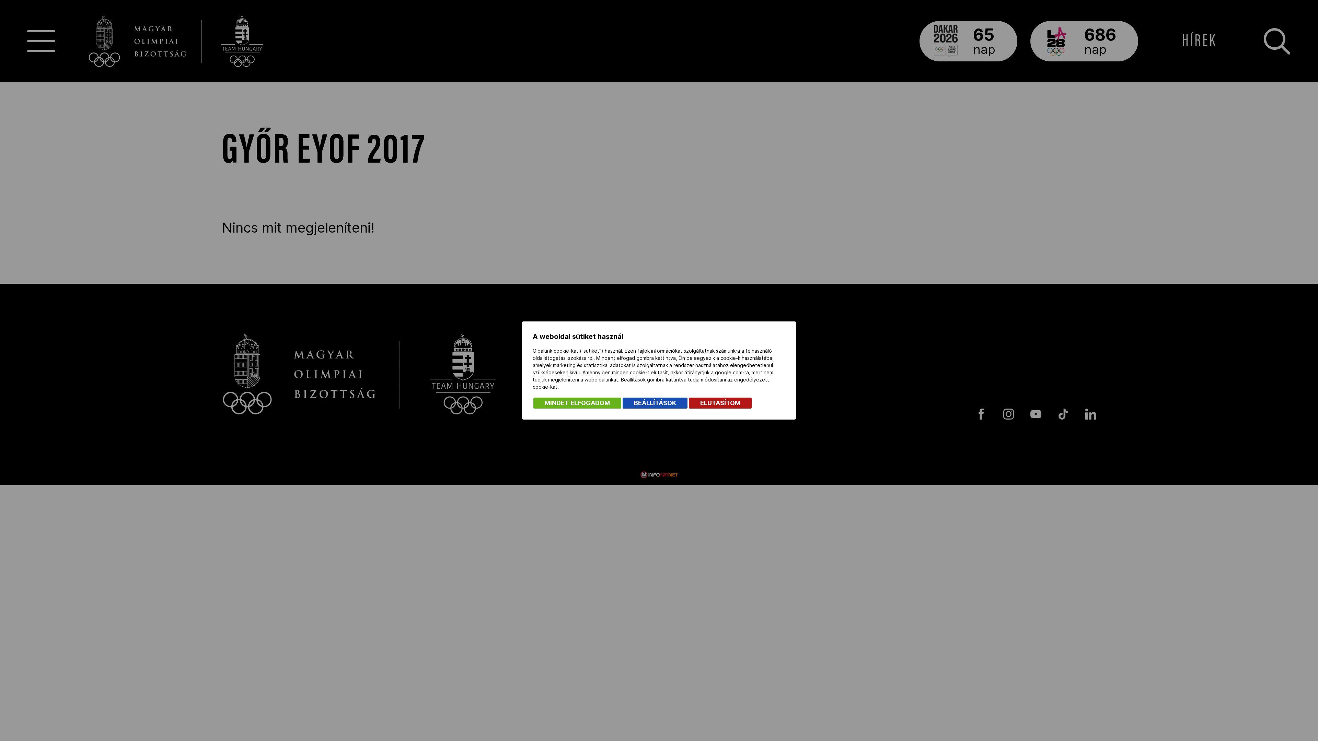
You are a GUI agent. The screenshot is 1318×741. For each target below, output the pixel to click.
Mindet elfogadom (577, 403)
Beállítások (655, 403)
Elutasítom (720, 403)
